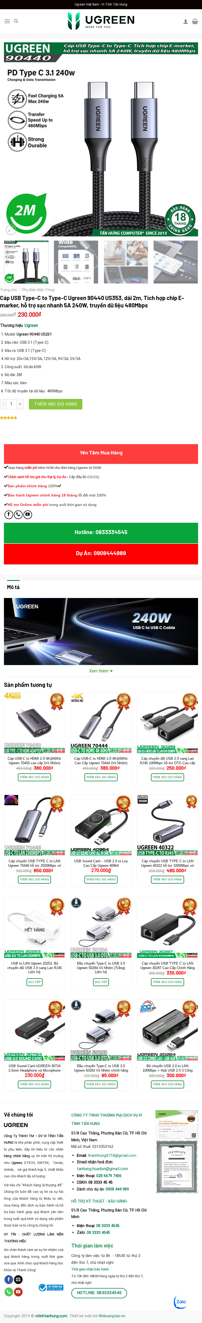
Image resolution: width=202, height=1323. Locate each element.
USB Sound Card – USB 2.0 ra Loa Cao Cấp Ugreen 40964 (101, 863)
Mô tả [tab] (13, 587)
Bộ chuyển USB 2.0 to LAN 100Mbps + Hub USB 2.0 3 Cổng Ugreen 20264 (168, 1070)
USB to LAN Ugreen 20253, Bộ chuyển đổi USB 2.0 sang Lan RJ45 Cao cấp (34, 967)
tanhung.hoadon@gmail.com (102, 1168)
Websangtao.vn (112, 1316)
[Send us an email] (18, 1279)
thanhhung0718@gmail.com (112, 1155)
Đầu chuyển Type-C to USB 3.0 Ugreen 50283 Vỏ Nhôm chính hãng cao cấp (101, 1070)
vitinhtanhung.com (51, 1316)
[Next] (187, 139)
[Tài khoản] (185, 21)
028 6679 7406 (109, 1176)
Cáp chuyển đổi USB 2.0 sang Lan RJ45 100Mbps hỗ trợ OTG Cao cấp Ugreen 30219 (167, 763)
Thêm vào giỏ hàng (55, 404)
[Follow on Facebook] (8, 514)
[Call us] (18, 514)
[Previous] (14, 139)
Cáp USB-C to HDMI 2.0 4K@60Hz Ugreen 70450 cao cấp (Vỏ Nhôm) (34, 761)
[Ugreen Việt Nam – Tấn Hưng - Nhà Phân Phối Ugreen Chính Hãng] (101, 21)
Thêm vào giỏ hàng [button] (34, 777)
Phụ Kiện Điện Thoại (38, 290)
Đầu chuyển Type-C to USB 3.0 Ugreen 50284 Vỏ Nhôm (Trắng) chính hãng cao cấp (101, 967)
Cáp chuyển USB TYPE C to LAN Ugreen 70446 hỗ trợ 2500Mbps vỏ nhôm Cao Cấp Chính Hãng (34, 865)
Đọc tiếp (34, 982)
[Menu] (7, 21)
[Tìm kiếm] (16, 21)
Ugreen (31, 325)
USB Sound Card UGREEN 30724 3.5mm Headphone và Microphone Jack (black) (34, 1070)
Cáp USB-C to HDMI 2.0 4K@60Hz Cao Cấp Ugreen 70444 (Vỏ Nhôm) (101, 761)
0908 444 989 (117, 1189)
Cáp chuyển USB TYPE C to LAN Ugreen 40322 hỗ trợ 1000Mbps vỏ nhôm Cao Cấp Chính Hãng (167, 865)
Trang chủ (8, 290)
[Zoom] (11, 230)
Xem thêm (98, 670)
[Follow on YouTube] (27, 514)
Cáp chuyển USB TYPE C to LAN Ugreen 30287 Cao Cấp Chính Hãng (167, 965)
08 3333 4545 (108, 1226)
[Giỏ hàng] (195, 21)
